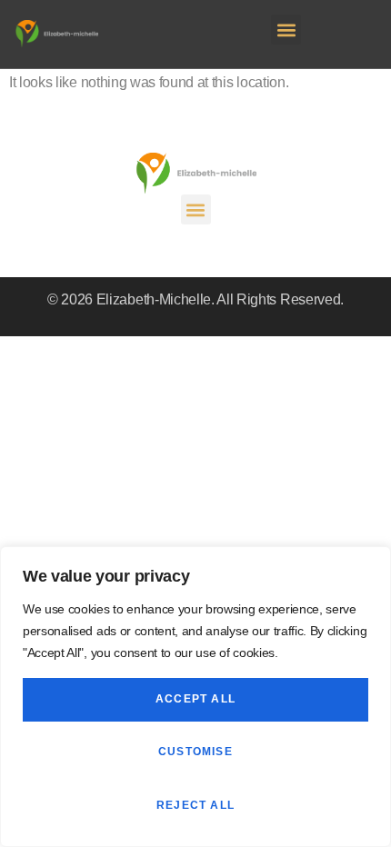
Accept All (195, 699)
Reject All (195, 805)
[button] (286, 30)
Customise (195, 751)
